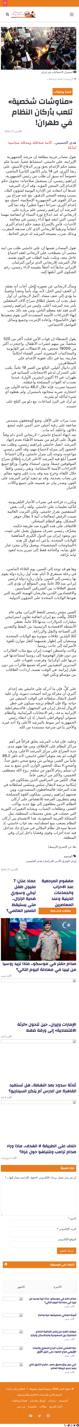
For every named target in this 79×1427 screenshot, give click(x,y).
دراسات (52, 1400)
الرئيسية (69, 78)
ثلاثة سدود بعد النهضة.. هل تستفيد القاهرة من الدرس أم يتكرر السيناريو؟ (42, 1088)
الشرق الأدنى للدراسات (56, 861)
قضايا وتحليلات (54, 78)
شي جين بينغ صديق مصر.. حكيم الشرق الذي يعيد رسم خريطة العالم (52, 1366)
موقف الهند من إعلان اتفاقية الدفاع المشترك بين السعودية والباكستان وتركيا (53, 1333)
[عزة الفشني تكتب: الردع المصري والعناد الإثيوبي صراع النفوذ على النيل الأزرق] (13, 1353)
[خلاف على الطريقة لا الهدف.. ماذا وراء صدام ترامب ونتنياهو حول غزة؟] (38, 1121)
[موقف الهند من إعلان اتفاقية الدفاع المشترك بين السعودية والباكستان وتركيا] (13, 1337)
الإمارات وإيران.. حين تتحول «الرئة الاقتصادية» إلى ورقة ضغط (46, 1027)
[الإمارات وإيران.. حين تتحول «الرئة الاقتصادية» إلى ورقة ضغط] (38, 1000)
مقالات (43, 1406)
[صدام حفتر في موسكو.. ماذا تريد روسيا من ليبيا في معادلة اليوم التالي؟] (38, 939)
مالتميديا (32, 1406)
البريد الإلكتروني (66, 1228)
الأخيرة (58, 1287)
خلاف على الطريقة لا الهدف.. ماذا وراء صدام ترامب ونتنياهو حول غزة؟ (41, 1149)
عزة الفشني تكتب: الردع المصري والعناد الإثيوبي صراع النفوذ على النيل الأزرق (54, 1350)
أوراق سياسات (37, 1400)
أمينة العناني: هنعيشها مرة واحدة (57, 1315)
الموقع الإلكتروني (67, 1239)
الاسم (72, 1218)
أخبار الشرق (55, 1406)
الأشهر (21, 1287)
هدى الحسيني (65, 142)
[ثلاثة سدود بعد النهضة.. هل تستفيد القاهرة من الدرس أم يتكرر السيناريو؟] (38, 1060)
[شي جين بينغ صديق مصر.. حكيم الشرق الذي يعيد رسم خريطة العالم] (13, 1370)
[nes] (24, 14)
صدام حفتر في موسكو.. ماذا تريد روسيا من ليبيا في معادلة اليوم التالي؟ (39, 966)
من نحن (21, 1406)
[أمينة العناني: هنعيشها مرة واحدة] (13, 1320)
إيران (73, 861)
